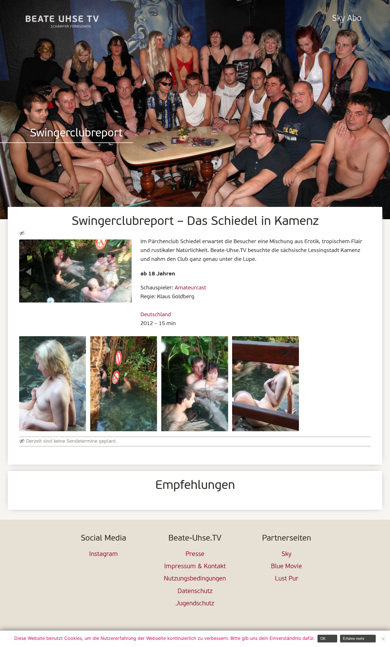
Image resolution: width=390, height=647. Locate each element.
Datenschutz (195, 591)
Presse (195, 554)
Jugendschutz (195, 604)
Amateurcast (190, 288)
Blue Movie (286, 567)
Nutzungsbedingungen (195, 579)
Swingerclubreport (76, 133)
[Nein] (383, 639)
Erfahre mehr (353, 638)
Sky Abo (346, 19)
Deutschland (155, 315)
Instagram (103, 554)
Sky (287, 554)
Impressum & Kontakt (195, 567)
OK (323, 638)
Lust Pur (286, 579)
